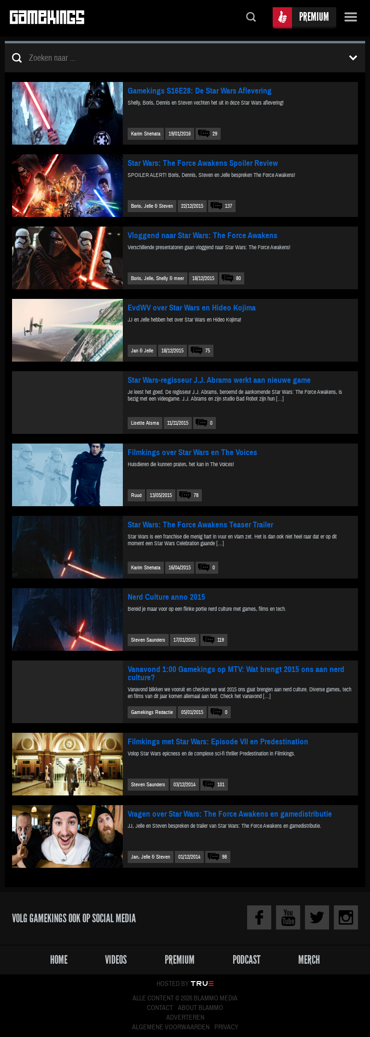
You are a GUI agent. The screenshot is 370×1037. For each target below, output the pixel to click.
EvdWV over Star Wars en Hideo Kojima (192, 308)
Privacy (226, 1027)
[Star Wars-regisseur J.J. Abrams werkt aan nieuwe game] (67, 402)
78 (196, 495)
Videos (116, 960)
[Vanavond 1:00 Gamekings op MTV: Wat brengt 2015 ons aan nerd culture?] (67, 691)
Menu (350, 18)
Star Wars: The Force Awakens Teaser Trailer (200, 525)
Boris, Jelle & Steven (152, 206)
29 (214, 133)
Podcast (247, 960)
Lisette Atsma (145, 423)
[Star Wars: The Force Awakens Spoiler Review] (67, 185)
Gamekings (47, 18)
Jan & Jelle (142, 350)
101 (221, 784)
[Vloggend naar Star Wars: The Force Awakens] (67, 258)
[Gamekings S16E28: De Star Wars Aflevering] (67, 113)
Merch (309, 960)
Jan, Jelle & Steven (150, 857)
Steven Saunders (148, 640)
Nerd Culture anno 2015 (166, 597)
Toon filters (353, 57)
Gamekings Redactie (152, 712)
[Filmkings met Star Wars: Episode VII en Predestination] (67, 764)
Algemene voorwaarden (171, 1027)
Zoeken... (251, 18)
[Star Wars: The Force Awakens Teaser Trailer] (67, 547)
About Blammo (200, 1008)
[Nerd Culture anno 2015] (67, 619)
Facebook (259, 917)
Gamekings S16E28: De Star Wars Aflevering (200, 91)
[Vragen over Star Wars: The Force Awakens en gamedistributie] (67, 836)
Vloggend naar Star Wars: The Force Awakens (203, 235)
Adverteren (185, 1017)
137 (228, 206)
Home (58, 960)
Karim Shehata (145, 133)
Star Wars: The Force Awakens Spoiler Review (203, 163)
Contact (160, 1008)
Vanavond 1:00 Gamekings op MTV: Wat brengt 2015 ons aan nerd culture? (236, 673)
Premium (314, 17)
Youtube (288, 917)
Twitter (317, 917)
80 (238, 278)
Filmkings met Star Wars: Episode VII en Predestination (218, 742)
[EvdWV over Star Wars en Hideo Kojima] (67, 330)
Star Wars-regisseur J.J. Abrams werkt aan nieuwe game (219, 380)
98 (224, 857)
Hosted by (173, 984)
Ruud (136, 495)
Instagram (346, 917)
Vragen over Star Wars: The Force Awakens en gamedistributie (230, 814)
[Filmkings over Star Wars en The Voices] (67, 475)
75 (207, 350)
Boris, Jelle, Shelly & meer (157, 278)
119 (220, 640)
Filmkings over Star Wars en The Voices (192, 452)
